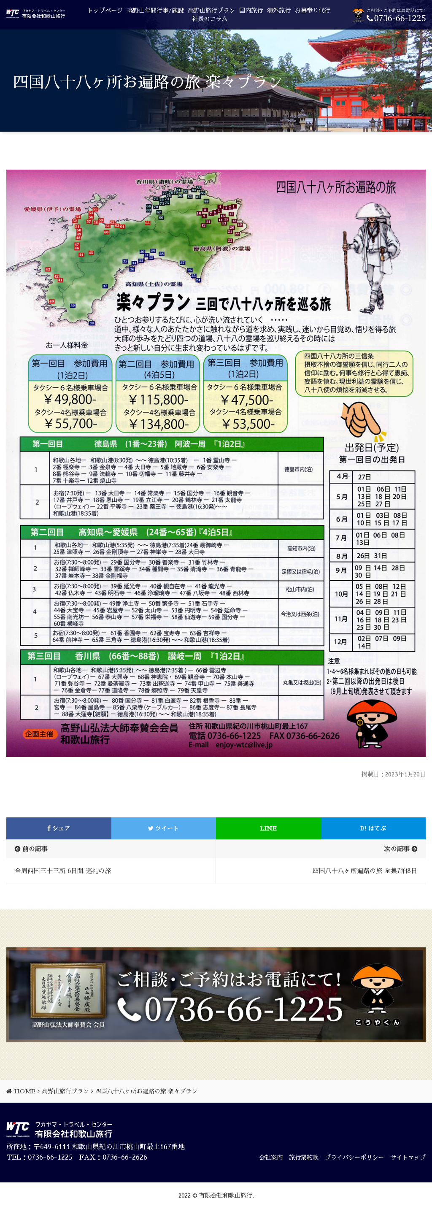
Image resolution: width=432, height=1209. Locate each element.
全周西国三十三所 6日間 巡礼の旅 (63, 871)
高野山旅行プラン (211, 11)
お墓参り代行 (312, 11)
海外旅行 (279, 11)
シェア (60, 828)
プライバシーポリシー (354, 1157)
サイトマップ (408, 1157)
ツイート (166, 828)
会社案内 (271, 1157)
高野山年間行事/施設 (155, 11)
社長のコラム (209, 19)
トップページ (105, 11)
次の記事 (397, 849)
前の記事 (35, 849)
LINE (268, 828)
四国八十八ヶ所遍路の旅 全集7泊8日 (365, 871)
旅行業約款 (304, 1157)
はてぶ (373, 828)
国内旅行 (251, 11)
